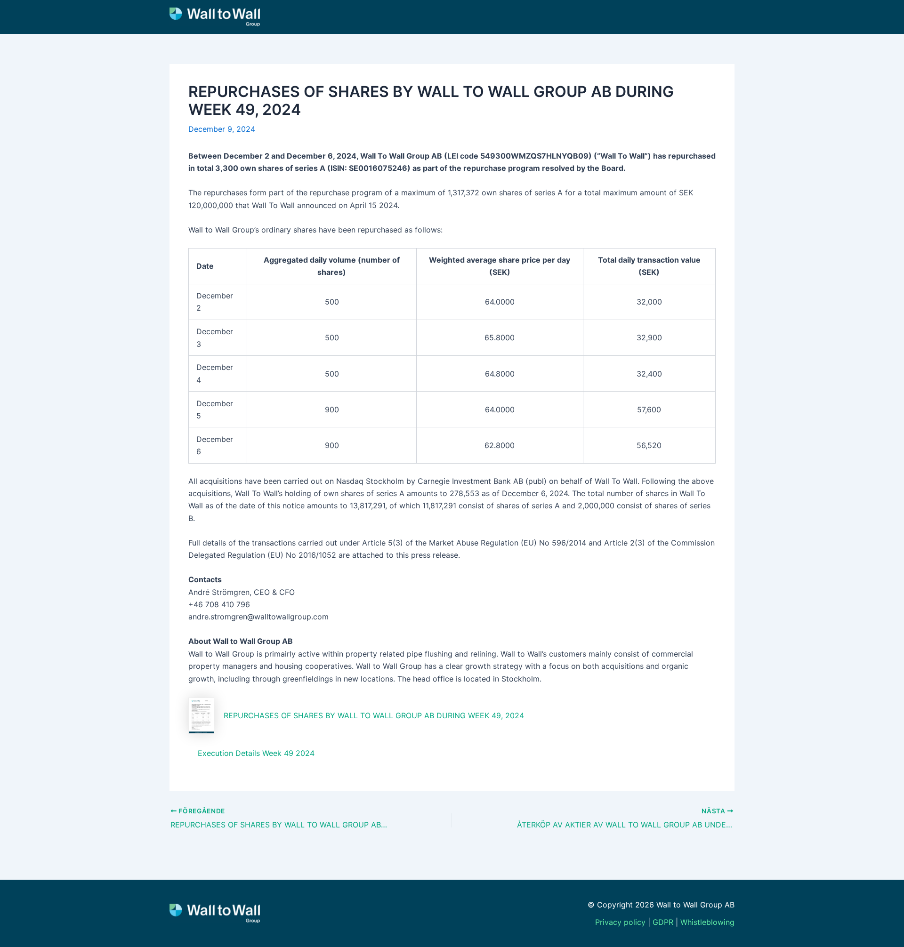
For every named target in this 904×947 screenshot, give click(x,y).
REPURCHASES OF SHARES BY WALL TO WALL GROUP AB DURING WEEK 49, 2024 (374, 715)
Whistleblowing (707, 922)
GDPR (663, 922)
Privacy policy (620, 922)
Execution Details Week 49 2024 (256, 753)
